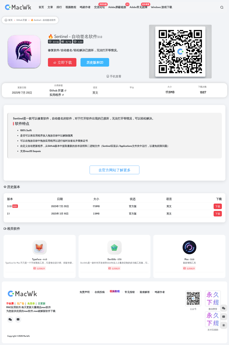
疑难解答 (145, 291)
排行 (59, 7)
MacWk (26, 336)
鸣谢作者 (85, 7)
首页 (41, 7)
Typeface (39, 259)
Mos (189, 259)
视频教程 (70, 7)
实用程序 (55, 94)
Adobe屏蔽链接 (118, 6)
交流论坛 (100, 6)
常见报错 (130, 291)
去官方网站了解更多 (114, 170)
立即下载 (65, 62)
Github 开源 (21, 20)
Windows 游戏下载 (161, 7)
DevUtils (114, 259)
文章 (50, 7)
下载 (217, 206)
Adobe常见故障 (139, 6)
